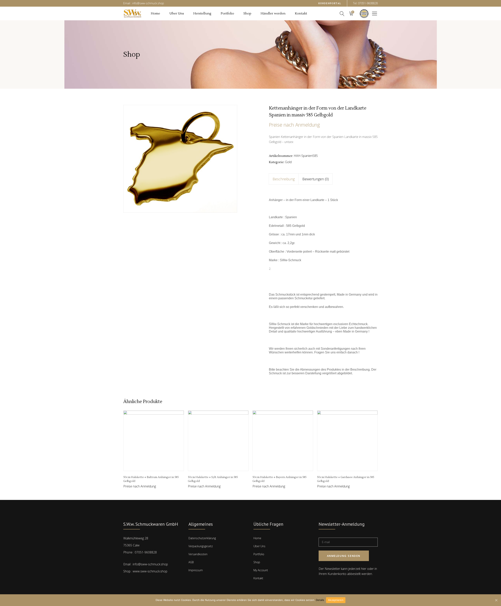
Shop (256, 562)
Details (320, 600)
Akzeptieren (335, 600)
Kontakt (258, 578)
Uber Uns (259, 546)
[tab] (284, 179)
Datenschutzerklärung (202, 538)
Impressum (195, 570)
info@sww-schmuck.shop (150, 564)
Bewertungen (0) (315, 179)
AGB (191, 562)
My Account (260, 570)
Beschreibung (284, 179)
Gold (288, 162)
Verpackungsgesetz (200, 546)
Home (257, 538)
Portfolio (258, 554)
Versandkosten (197, 554)
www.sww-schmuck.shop (150, 571)
